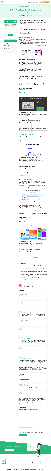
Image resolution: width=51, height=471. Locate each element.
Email (20, 424)
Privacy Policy (46, 462)
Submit (10, 34)
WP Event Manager (26, 179)
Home (20, 6)
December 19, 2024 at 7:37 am (26, 375)
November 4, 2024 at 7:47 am (28, 304)
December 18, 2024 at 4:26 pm (26, 358)
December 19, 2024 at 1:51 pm (26, 385)
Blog (22, 462)
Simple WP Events (26, 37)
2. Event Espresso (6, 45)
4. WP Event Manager (7, 48)
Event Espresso (25, 93)
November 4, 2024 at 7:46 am (28, 321)
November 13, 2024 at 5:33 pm (26, 348)
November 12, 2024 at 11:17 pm (27, 338)
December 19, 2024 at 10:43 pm (27, 393)
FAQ (33, 462)
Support (30, 462)
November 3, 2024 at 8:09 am (26, 312)
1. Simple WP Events (7, 43)
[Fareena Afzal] (20, 284)
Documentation (18, 462)
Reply (20, 299)
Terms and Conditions (39, 462)
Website (20, 428)
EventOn (23, 222)
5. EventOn (5, 50)
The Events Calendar (26, 134)
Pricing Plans (26, 462)
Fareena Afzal (30, 15)
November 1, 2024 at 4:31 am (26, 295)
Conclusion (5, 51)
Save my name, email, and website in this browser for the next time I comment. (32, 432)
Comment (20, 411)
